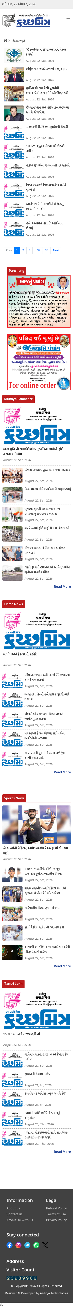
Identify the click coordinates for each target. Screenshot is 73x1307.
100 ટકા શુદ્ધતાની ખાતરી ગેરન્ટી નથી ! (45, 148)
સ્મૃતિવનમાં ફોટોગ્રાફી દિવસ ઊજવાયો (47, 529)
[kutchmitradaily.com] (21, 1278)
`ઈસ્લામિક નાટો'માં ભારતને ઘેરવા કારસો (46, 52)
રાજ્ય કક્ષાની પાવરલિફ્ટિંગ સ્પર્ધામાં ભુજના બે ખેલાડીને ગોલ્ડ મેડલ (45, 891)
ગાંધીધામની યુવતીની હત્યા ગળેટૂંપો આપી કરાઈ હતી (45, 755)
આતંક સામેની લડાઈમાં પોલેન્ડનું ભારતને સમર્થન (44, 206)
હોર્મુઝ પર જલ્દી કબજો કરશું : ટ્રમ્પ (46, 69)
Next (56, 250)
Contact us (14, 1214)
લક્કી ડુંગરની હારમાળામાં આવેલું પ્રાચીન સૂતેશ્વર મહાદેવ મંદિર (47, 570)
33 (46, 250)
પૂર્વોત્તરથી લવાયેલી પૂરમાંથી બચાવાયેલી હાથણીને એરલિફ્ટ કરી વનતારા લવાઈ (47, 91)
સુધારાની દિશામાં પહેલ (37, 1074)
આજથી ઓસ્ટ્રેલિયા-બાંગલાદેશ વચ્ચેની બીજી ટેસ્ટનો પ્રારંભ (47, 949)
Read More (62, 587)
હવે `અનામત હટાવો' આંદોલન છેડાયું (44, 226)
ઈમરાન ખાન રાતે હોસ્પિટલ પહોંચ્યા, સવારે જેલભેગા (48, 110)
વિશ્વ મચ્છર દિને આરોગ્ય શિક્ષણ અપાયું (48, 490)
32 (38, 250)
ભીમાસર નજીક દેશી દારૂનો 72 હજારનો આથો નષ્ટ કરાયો (47, 677)
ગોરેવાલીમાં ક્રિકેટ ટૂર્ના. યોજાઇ (42, 908)
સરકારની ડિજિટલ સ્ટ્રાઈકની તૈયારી (47, 127)
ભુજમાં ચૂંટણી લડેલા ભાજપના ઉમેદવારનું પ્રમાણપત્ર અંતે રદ (42, 511)
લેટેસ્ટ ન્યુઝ (18, 41)
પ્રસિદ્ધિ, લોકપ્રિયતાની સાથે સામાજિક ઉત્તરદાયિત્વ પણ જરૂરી (46, 1135)
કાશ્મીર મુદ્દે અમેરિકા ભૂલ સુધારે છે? (45, 1094)
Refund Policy (56, 1208)
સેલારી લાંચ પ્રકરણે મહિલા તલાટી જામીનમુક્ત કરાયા (44, 716)
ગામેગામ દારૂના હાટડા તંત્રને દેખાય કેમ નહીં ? (46, 1057)
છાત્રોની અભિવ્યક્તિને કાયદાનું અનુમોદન (42, 1115)
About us (13, 1208)
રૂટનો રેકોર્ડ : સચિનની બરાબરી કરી (44, 928)
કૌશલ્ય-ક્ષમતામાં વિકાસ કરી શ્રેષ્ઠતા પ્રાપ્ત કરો (45, 550)
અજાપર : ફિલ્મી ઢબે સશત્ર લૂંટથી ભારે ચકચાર (47, 697)
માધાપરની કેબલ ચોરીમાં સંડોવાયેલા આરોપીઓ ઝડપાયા (45, 736)
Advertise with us (19, 1220)
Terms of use (56, 1214)
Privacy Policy (56, 1220)
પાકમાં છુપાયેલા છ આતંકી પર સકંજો (48, 166)
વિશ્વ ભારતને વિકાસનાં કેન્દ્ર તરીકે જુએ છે (46, 187)
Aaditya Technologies (54, 1293)
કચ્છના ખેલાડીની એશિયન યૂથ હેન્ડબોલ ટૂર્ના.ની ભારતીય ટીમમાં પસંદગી (43, 871)
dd (1, 1305)
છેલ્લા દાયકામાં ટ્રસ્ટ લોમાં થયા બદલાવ (47, 470)
